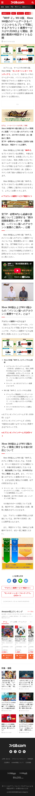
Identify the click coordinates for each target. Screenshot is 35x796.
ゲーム (5, 622)
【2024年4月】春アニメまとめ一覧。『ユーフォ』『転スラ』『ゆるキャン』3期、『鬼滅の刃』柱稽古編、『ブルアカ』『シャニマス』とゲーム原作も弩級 (9, 683)
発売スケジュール (27, 7)
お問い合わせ (6, 759)
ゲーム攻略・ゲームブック (18, 622)
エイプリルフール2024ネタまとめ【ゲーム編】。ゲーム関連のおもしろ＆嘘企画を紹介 (9, 705)
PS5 (12, 7)
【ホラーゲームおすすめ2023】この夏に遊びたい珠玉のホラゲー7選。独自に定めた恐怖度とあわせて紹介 (26, 705)
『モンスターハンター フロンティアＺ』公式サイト (17, 594)
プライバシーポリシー (19, 759)
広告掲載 (28, 762)
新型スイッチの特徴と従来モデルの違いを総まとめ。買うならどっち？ (8, 727)
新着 (2, 7)
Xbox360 (28, 13)
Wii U (13, 13)
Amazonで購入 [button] (8, 656)
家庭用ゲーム (6, 13)
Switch (7, 7)
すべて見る (30, 611)
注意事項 (7, 762)
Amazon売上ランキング (12, 611)
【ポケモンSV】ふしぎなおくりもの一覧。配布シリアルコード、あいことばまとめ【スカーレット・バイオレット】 (26, 683)
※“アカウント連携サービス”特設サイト (17, 196)
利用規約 (30, 759)
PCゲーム (18, 7)
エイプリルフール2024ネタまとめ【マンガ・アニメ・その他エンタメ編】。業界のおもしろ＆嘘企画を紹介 (26, 727)
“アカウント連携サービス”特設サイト (17, 588)
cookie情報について (17, 762)
